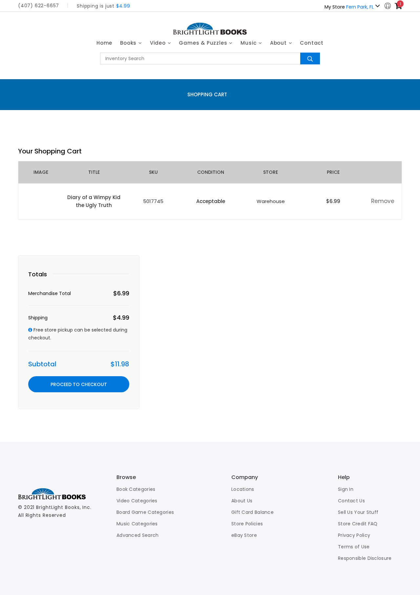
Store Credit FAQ (358, 523)
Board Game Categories (145, 512)
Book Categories (136, 489)
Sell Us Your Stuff (358, 512)
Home (104, 42)
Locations (242, 489)
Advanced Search (137, 535)
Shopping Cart (207, 94)
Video (158, 42)
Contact (312, 42)
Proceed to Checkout (79, 384)
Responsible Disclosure (365, 558)
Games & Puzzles (204, 42)
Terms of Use (354, 546)
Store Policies (247, 523)
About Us (241, 500)
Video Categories (137, 500)
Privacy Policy (354, 535)
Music (249, 42)
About (279, 42)
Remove (382, 201)
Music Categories (137, 523)
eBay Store (244, 535)
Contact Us (351, 500)
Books (129, 42)
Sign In (345, 489)
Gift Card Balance (252, 512)
